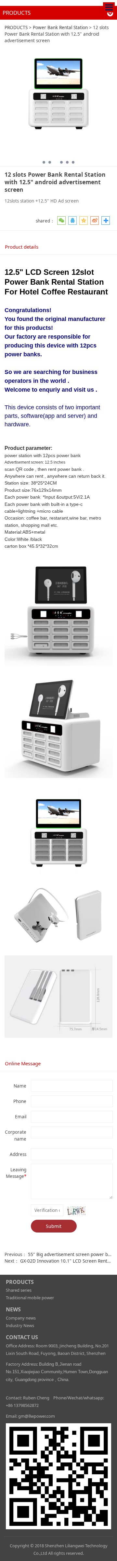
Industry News (20, 1325)
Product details (21, 246)
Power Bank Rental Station (60, 27)
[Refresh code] (76, 1210)
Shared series (19, 1290)
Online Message (23, 1063)
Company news (21, 1318)
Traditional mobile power (30, 1298)
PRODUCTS (16, 27)
